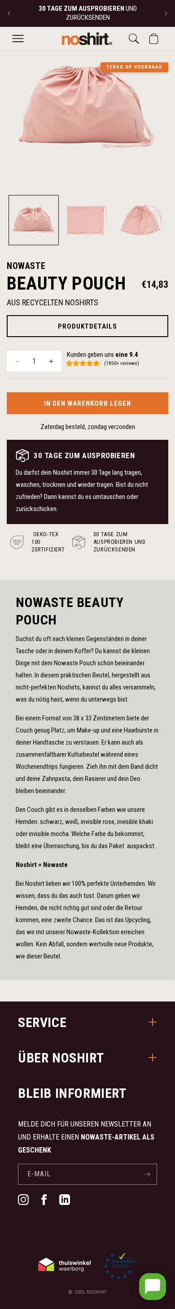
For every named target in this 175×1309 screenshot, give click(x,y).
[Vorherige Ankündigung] (9, 13)
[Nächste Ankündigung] (166, 13)
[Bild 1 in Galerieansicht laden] (33, 220)
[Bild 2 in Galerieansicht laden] (87, 220)
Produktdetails (87, 326)
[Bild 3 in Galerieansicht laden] (141, 220)
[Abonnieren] (147, 1174)
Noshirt (97, 1292)
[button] (18, 38)
